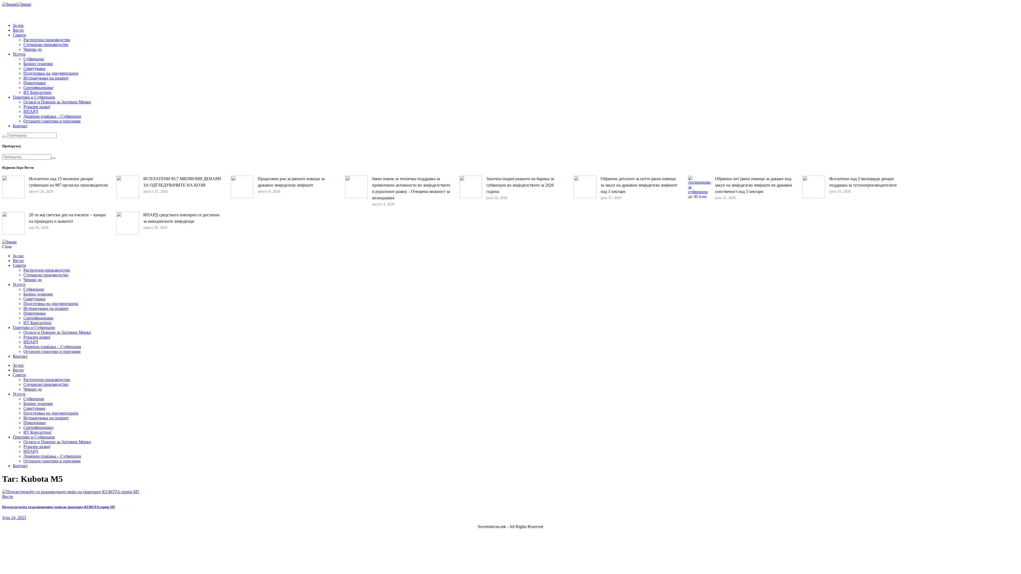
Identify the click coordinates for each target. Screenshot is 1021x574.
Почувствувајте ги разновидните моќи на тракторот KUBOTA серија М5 (58, 507)
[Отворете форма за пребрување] (4, 136)
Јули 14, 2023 (14, 517)
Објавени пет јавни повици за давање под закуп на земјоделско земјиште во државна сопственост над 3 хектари (753, 185)
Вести (7, 496)
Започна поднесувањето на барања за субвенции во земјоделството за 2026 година (520, 185)
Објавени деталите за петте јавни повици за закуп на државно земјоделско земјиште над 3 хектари (639, 185)
